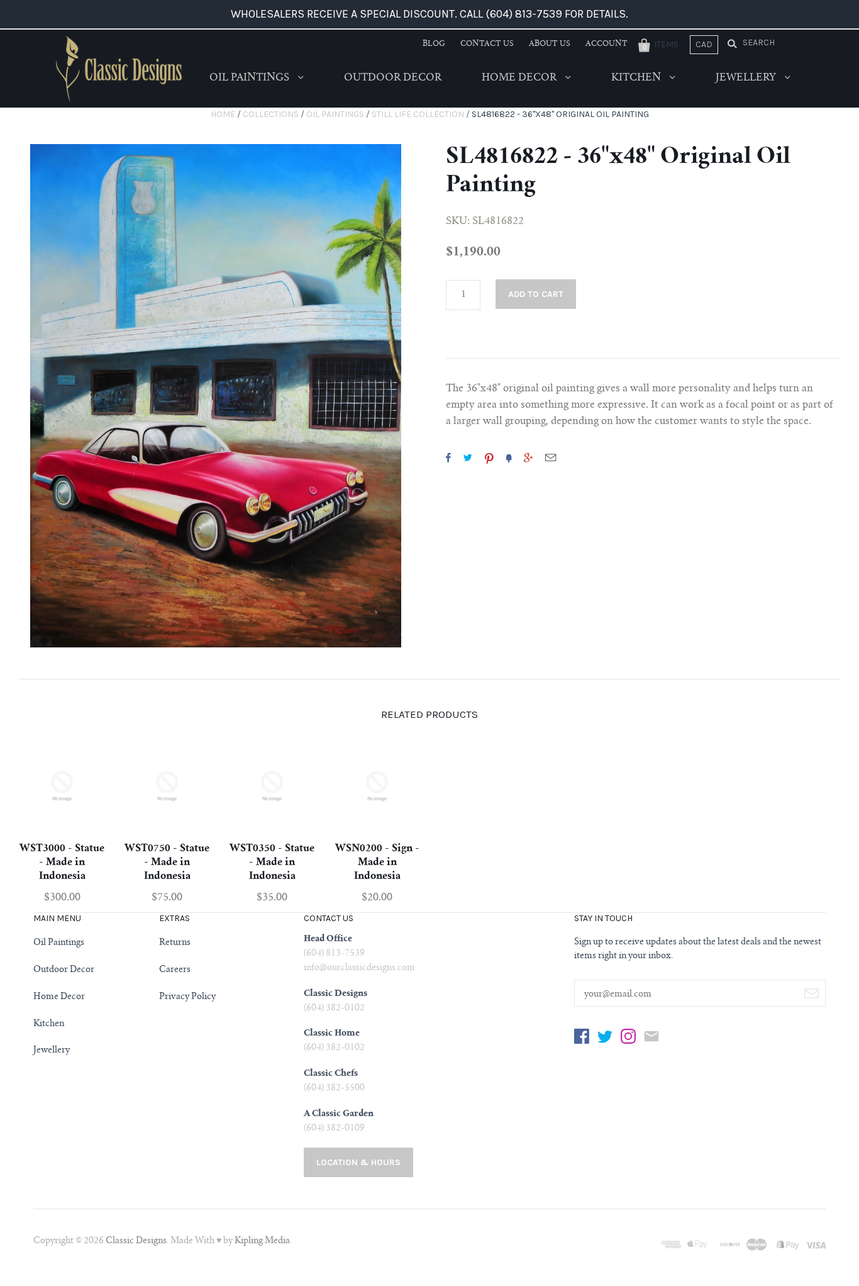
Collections (271, 114)
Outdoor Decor (392, 78)
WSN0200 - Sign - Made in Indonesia (377, 862)
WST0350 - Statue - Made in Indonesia (272, 862)
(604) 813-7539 (334, 953)
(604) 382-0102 (334, 1008)
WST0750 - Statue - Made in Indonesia (167, 862)
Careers (175, 970)
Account (606, 44)
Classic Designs (136, 1241)
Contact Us (487, 44)
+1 (528, 457)
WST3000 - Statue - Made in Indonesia (61, 862)
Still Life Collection (418, 114)
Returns (175, 943)
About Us (549, 44)
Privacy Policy (187, 997)
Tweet (467, 457)
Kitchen (637, 78)
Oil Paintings (250, 78)
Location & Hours (358, 1162)
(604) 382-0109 (334, 1128)
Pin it (489, 457)
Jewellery (747, 78)
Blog (434, 44)
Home (223, 114)
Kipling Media (262, 1241)
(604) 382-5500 (334, 1088)
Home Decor (520, 78)
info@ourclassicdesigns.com (359, 968)
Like (448, 457)
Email (550, 457)
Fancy (508, 457)
